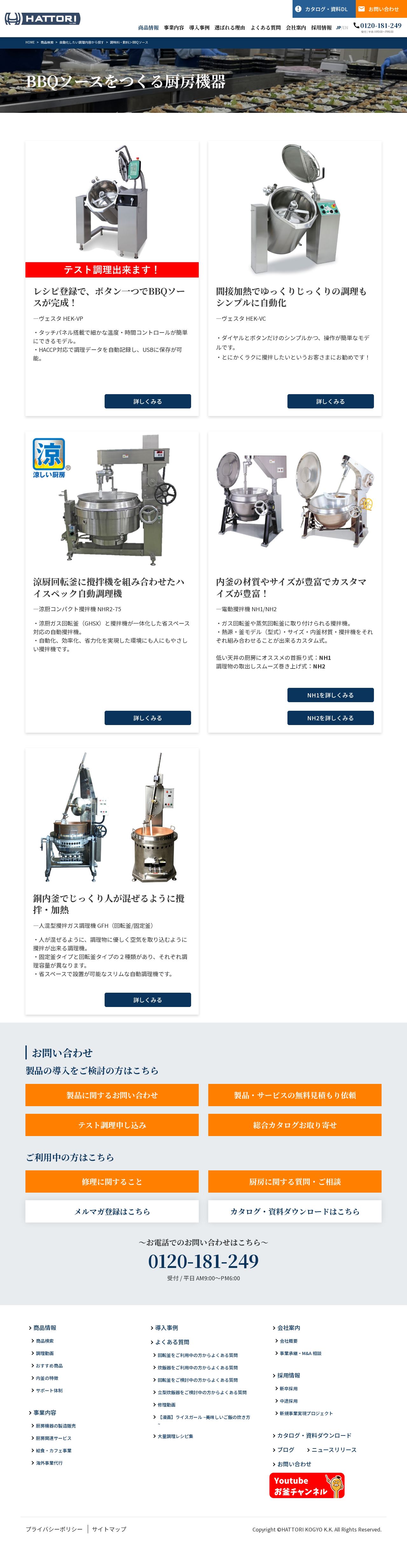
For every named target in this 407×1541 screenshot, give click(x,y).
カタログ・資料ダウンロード (314, 1435)
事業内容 (174, 27)
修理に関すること (112, 1181)
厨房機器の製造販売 (56, 1425)
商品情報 (148, 27)
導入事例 (199, 27)
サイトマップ (109, 1529)
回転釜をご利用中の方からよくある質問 (198, 1355)
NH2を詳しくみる (330, 718)
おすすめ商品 (49, 1365)
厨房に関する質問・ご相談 (295, 1181)
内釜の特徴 (47, 1378)
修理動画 (167, 1404)
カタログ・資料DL (326, 9)
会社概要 (289, 1341)
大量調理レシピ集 (175, 1436)
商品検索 (45, 1341)
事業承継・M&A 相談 (300, 1353)
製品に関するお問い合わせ (112, 1094)
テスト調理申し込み (112, 1124)
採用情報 (321, 27)
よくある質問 (265, 27)
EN (345, 27)
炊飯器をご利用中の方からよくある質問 (198, 1367)
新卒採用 (289, 1388)
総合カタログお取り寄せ (295, 1124)
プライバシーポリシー (54, 1529)
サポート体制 (49, 1390)
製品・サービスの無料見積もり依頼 (295, 1094)
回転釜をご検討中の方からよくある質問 (198, 1380)
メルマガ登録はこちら (112, 1211)
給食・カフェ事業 (54, 1450)
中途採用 (289, 1401)
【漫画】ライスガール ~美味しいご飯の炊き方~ (204, 1420)
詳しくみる (147, 401)
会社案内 (296, 27)
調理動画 (45, 1353)
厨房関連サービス (54, 1438)
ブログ (285, 1449)
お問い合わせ (383, 9)
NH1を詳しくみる (330, 695)
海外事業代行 (49, 1463)
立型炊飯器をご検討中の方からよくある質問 (202, 1392)
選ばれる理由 (230, 27)
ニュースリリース (334, 1449)
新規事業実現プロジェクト (306, 1413)
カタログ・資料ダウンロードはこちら (295, 1211)
